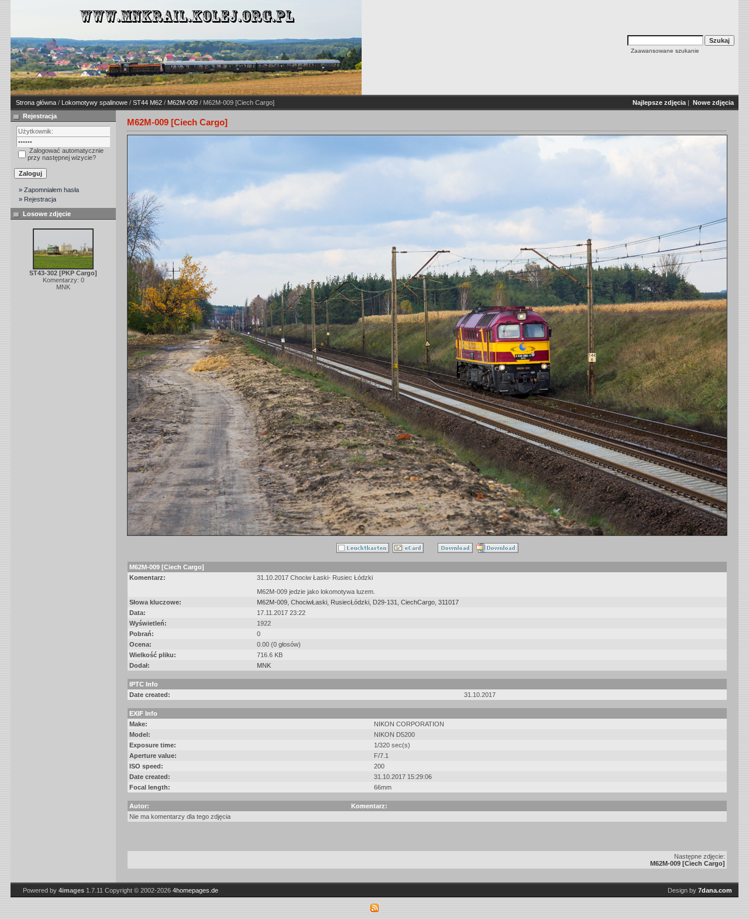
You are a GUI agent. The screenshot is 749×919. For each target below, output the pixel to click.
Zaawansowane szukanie (665, 50)
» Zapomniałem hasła (49, 189)
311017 (448, 602)
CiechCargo (418, 602)
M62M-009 (182, 102)
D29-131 (385, 602)
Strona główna (36, 102)
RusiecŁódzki (350, 602)
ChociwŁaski (309, 602)
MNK (264, 665)
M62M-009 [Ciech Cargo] (687, 863)
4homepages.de (195, 890)
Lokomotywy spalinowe (94, 102)
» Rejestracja (37, 199)
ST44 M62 (147, 102)
